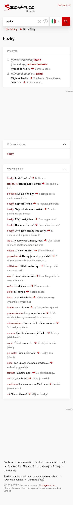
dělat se (11, 193)
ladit (9, 240)
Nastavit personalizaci (46, 476)
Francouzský (24, 462)
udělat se (12, 266)
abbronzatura (14, 323)
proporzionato (15, 313)
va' (8, 378)
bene (37, 59)
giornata (11, 352)
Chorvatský (10, 470)
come (10, 343)
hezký (10, 153)
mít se (10, 250)
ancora (11, 333)
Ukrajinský (43, 466)
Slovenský (28, 466)
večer (10, 286)
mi (8, 394)
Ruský (63, 462)
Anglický (8, 462)
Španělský (13, 466)
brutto (10, 307)
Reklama (9, 476)
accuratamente (37, 64)
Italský (38, 462)
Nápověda (23, 476)
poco (10, 362)
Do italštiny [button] (29, 29)
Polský (56, 466)
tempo (10, 372)
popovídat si (14, 256)
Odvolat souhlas (14, 479)
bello (9, 291)
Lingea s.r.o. (48, 485)
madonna (12, 384)
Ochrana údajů (36, 479)
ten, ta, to (12, 183)
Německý (51, 462)
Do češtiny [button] (11, 29)
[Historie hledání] (45, 21)
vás (9, 276)
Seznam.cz (64, 5)
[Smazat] (39, 21)
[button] (36, 144)
